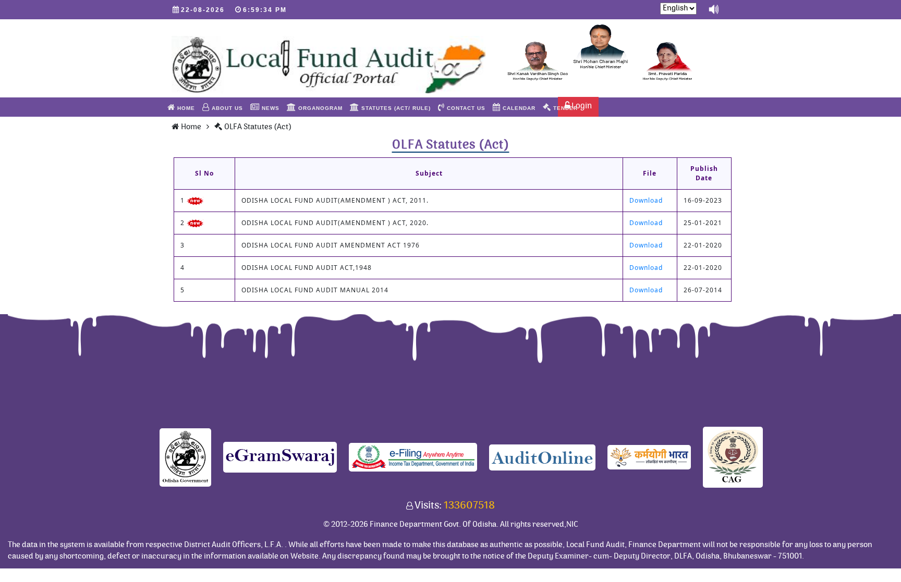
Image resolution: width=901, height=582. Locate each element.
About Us (226, 108)
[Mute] (714, 9)
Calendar (518, 108)
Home (185, 108)
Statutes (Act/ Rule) (395, 108)
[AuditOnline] (542, 457)
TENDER (564, 108)
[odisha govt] (185, 457)
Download (646, 200)
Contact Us (465, 108)
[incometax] (413, 457)
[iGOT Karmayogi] (649, 457)
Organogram (319, 108)
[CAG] (733, 457)
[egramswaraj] (280, 457)
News (269, 108)
